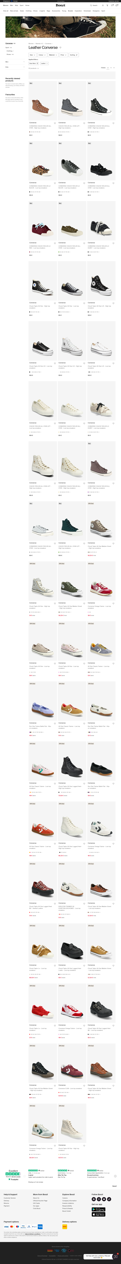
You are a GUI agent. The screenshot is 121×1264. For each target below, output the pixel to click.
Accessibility (52, 1256)
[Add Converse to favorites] (60, 47)
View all (114, 1186)
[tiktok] (109, 1199)
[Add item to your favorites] (55, 123)
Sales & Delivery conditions (32, 1234)
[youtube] (104, 1199)
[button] (15, 61)
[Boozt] (60, 5)
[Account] (103, 5)
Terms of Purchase (42, 1256)
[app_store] (98, 1214)
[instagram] (99, 1199)
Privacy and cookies (63, 1256)
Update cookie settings (76, 1255)
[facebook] (94, 1199)
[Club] (107, 5)
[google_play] (98, 1209)
